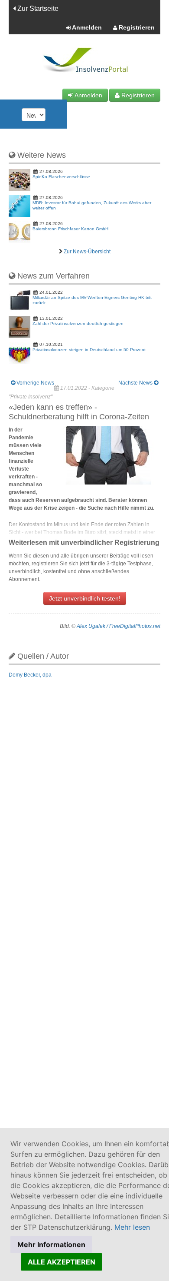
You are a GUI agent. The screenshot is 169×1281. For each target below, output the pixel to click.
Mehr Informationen (51, 1244)
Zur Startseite (37, 8)
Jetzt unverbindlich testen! (84, 598)
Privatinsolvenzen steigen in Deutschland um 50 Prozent (89, 349)
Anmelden (86, 27)
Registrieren (136, 27)
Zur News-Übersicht (87, 252)
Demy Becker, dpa (30, 675)
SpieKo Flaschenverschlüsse (61, 176)
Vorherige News (34, 383)
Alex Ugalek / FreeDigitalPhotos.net (118, 626)
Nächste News (136, 383)
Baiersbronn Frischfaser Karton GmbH (70, 228)
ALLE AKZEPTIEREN (61, 1262)
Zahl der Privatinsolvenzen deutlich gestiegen (78, 323)
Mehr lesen (132, 1227)
